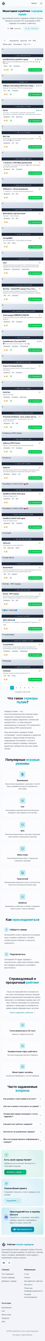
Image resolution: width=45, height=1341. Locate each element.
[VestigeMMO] (22, 230)
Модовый (14, 574)
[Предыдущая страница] (8, 688)
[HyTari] (22, 102)
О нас (26, 1274)
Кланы (5, 66)
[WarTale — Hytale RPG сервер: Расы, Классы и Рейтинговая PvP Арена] (22, 281)
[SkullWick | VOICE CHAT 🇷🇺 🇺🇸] (22, 486)
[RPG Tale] (22, 128)
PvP (29, 41)
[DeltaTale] (22, 384)
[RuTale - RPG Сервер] (22, 586)
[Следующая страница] (37, 688)
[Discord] (4, 1263)
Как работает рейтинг (33, 1281)
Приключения (25, 269)
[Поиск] (4, 40)
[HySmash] (22, 535)
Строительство (16, 269)
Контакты (28, 1285)
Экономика (17, 44)
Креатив (23, 41)
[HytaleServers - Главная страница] (3, 3)
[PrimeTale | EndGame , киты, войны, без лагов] (22, 409)
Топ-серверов (8, 1274)
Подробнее (11, 1201)
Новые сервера (8, 1277)
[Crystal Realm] (22, 636)
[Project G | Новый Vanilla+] (22, 358)
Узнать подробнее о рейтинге (21, 1012)
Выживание (14, 41)
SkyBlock (5, 1318)
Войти (34, 3)
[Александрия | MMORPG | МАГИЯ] (22, 307)
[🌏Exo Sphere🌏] (22, 612)
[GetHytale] (22, 663)
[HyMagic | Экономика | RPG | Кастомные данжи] (22, 77)
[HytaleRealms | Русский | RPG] (22, 333)
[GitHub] (9, 1263)
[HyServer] (22, 459)
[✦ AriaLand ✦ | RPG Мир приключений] (22, 154)
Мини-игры (7, 44)
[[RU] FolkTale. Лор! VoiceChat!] (22, 205)
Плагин (27, 1277)
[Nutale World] (22, 559)
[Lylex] (22, 254)
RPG (34, 41)
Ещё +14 (27, 44)
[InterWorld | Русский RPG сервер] (22, 51)
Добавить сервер (14, 1172)
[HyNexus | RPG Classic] (22, 435)
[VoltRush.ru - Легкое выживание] (22, 181)
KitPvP (17, 548)
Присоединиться (24, 1229)
